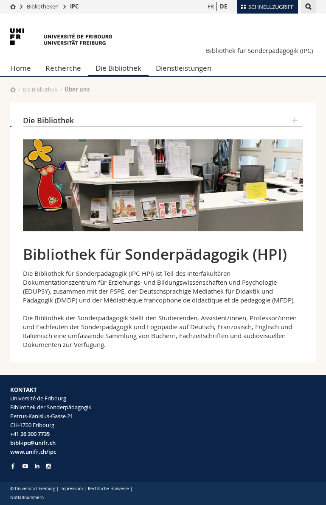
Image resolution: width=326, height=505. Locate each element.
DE (223, 6)
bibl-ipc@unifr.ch (33, 443)
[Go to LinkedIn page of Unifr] (37, 466)
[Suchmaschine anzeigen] (308, 6)
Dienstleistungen (183, 68)
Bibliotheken (43, 6)
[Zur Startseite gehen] (13, 6)
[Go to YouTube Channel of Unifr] (25, 466)
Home (20, 68)
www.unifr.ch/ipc (33, 451)
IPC (74, 6)
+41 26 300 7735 (30, 434)
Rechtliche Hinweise (108, 488)
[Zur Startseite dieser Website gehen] (13, 89)
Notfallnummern (27, 497)
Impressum (71, 488)
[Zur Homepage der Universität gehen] (61, 36)
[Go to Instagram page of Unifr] (48, 466)
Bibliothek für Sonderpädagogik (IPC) (259, 50)
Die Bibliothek (118, 68)
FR (211, 6)
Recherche (63, 68)
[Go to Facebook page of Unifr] (13, 466)
